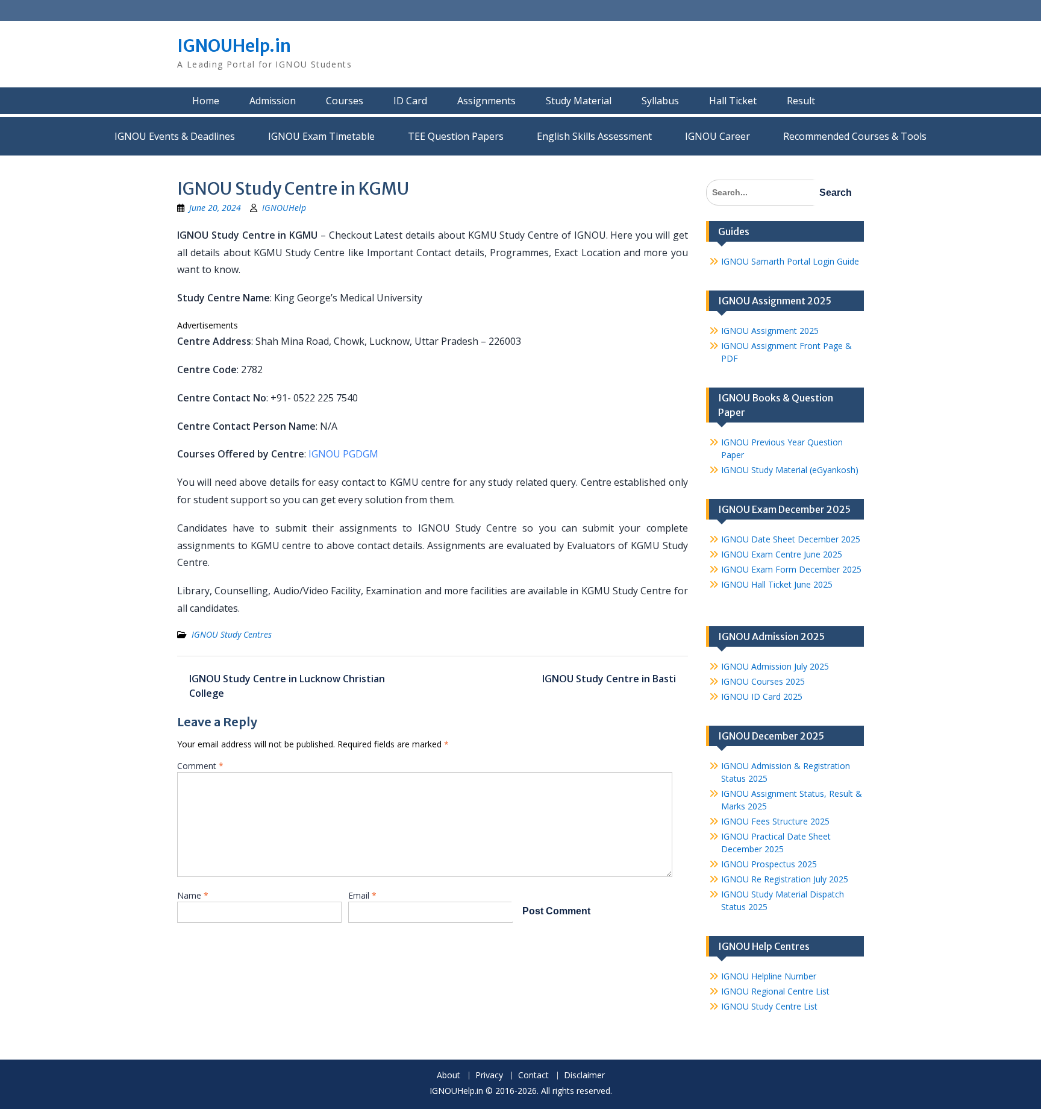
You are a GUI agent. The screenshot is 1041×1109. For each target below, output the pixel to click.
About (448, 1075)
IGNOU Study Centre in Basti (609, 678)
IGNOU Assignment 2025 (770, 330)
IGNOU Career (717, 136)
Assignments (486, 100)
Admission (272, 100)
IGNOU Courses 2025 (763, 681)
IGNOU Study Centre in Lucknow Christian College (287, 686)
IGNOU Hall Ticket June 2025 (777, 584)
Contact (533, 1075)
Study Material (578, 100)
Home (205, 100)
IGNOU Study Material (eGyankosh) (789, 470)
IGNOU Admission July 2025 (775, 666)
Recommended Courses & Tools (855, 136)
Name (192, 895)
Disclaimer (584, 1075)
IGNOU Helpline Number (768, 976)
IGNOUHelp (284, 207)
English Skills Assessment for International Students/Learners (594, 136)
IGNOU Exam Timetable (321, 136)
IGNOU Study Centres (232, 634)
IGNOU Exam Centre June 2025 (781, 554)
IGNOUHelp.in (234, 46)
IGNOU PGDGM (343, 453)
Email (362, 895)
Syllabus (660, 100)
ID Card (410, 100)
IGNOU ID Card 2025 (761, 696)
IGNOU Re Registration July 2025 (784, 879)
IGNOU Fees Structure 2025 (775, 821)
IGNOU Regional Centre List (775, 991)
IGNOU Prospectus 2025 (769, 864)
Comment (200, 765)
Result (801, 100)
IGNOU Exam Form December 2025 (791, 569)
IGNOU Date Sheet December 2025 (790, 539)
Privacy (489, 1075)
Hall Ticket (733, 100)
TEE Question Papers (456, 136)
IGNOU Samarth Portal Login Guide (790, 261)
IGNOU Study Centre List (769, 1006)
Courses (344, 100)
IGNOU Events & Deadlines (174, 136)
